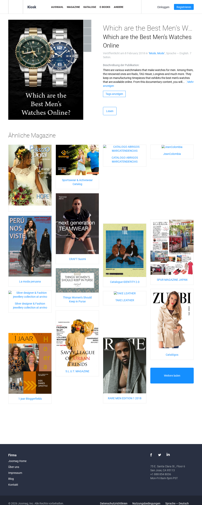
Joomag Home (17, 461)
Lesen (109, 111)
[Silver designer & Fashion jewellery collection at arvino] (29, 294)
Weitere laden (172, 375)
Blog (11, 479)
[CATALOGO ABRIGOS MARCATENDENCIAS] (124, 148)
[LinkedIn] (168, 455)
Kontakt (13, 484)
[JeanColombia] (172, 147)
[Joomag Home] (15, 6)
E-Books (105, 7)
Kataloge (89, 7)
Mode (152, 53)
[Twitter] (160, 455)
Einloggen (163, 7)
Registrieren (184, 7)
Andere (118, 7)
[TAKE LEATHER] (125, 293)
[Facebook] (151, 455)
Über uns (13, 467)
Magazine (73, 7)
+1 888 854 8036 (160, 474)
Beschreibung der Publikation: (121, 65)
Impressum (15, 473)
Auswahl (57, 7)
